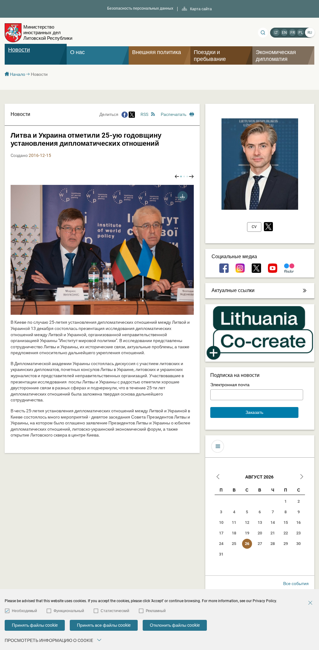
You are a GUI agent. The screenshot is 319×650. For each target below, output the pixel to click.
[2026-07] (218, 477)
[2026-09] (301, 477)
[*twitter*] (268, 227)
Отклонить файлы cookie (175, 625)
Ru (309, 32)
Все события (296, 583)
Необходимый (24, 611)
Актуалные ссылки (233, 290)
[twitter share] (132, 114)
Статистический (115, 611)
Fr (292, 32)
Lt (276, 32)
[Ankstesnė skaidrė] (176, 176)
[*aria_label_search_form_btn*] (263, 33)
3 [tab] (187, 176)
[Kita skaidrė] (191, 176)
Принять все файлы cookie (104, 625)
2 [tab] (184, 176)
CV (254, 227)
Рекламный (156, 611)
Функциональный (69, 611)
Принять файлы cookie (35, 625)
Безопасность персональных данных (140, 8)
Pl (300, 32)
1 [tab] (181, 176)
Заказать (254, 412)
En (284, 32)
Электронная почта (230, 384)
